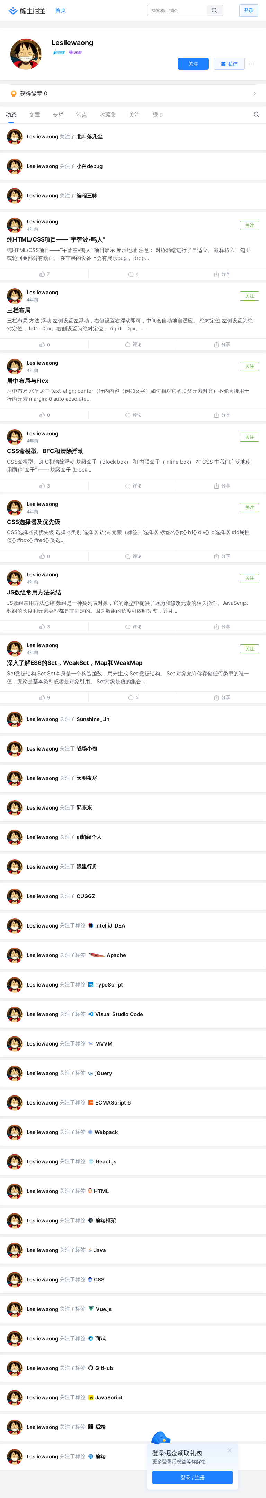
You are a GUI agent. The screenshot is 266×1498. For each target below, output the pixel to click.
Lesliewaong (42, 136)
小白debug (90, 166)
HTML (101, 1191)
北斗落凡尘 (90, 136)
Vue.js (104, 1309)
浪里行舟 (87, 866)
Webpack (106, 1132)
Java (100, 1250)
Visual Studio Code (119, 1014)
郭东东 (84, 807)
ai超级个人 (89, 836)
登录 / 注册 (193, 1477)
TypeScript (109, 984)
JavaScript (109, 1397)
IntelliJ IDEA (110, 925)
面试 (100, 1338)
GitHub (104, 1368)
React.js (106, 1161)
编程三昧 (87, 195)
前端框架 (105, 1220)
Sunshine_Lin (93, 719)
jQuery (103, 1073)
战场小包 (87, 748)
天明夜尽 (87, 778)
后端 (100, 1426)
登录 (249, 10)
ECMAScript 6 (113, 1102)
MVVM (104, 1043)
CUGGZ (86, 896)
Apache (116, 955)
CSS (99, 1279)
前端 (100, 1456)
